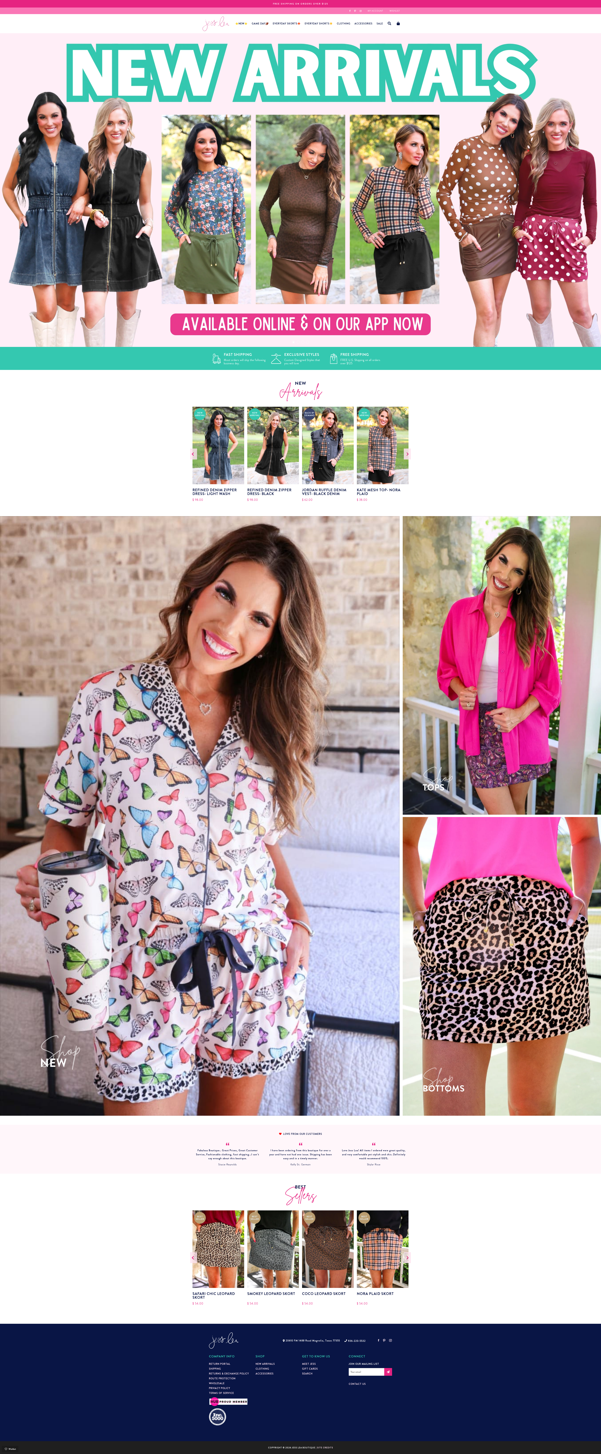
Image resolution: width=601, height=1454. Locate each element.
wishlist (395, 11)
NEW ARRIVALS (265, 1364)
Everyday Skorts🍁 (287, 23)
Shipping (215, 1369)
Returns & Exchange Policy (229, 1373)
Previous (193, 454)
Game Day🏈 (260, 23)
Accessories (265, 1373)
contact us (357, 1384)
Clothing (343, 23)
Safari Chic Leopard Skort (214, 1295)
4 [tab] (307, 342)
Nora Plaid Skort (375, 1294)
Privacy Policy (219, 1388)
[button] (389, 23)
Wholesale (217, 1383)
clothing (262, 1369)
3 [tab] (302, 342)
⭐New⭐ (241, 23)
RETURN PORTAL (219, 1364)
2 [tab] (298, 342)
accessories (363, 23)
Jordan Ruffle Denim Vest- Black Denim (324, 492)
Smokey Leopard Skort (271, 1294)
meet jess (309, 1364)
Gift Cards (310, 1369)
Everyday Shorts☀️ (319, 23)
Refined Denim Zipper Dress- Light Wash (215, 492)
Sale (380, 23)
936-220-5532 (357, 1341)
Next (407, 454)
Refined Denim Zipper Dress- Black (269, 492)
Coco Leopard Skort (324, 1294)
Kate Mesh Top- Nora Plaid (379, 492)
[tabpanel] (300, 190)
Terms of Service (221, 1393)
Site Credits (325, 1447)
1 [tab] (293, 342)
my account (375, 11)
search (307, 1373)
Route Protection (222, 1378)
